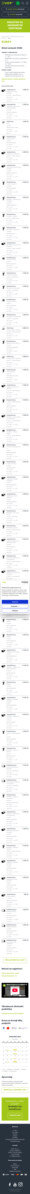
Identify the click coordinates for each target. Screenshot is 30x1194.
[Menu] (27, 3)
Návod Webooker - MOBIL (10, 973)
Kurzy (9, 38)
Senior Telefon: (16, 9)
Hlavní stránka (5, 36)
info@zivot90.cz (15, 1156)
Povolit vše (15, 601)
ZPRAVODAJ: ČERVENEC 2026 (14, 1090)
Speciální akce (13, 1071)
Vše (4, 1069)
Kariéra (15, 1136)
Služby (15, 1164)
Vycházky (5, 1071)
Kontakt (15, 1145)
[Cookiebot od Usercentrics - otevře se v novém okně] (21, 582)
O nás (15, 1130)
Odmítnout (15, 610)
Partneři (15, 1134)
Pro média (15, 1132)
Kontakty (15, 1137)
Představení (9, 1069)
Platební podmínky (15, 1171)
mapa (19, 1152)
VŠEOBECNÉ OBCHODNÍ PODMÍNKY (13, 1013)
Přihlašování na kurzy (15, 960)
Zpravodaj (15, 1167)
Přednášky (17, 1069)
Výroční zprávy (15, 1165)
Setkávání (24, 1069)
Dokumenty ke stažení (15, 1160)
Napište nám (15, 1115)
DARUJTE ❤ (18, 3)
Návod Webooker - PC (9, 976)
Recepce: (16, 14)
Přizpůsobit (14, 606)
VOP (15, 1169)
